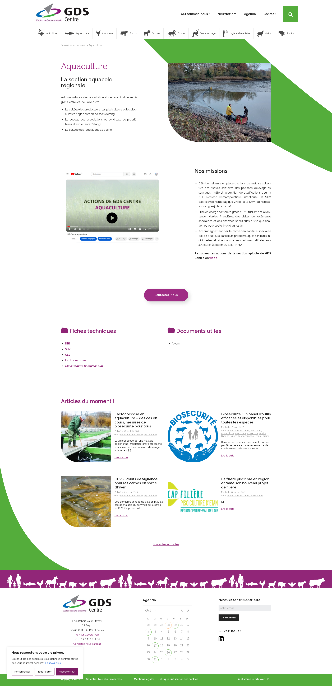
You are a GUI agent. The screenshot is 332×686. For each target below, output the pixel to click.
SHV (68, 349)
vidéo (213, 258)
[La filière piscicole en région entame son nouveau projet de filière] (193, 501)
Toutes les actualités (166, 544)
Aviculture (240, 433)
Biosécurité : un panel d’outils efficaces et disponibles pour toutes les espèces (246, 418)
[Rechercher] (290, 14)
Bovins (262, 433)
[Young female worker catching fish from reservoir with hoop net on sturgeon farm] (86, 436)
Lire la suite (121, 457)
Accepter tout (67, 671)
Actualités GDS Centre (131, 434)
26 (168, 652)
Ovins (258, 436)
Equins (233, 436)
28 (168, 624)
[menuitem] (195, 14)
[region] (45, 663)
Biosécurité (252, 433)
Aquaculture (150, 434)
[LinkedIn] (221, 640)
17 (155, 645)
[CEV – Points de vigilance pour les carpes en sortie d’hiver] (86, 501)
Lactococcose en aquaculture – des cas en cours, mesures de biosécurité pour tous (135, 420)
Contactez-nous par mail (87, 643)
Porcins (265, 436)
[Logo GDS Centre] (62, 14)
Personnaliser (22, 671)
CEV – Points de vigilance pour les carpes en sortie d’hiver (136, 483)
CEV (68, 354)
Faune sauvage (246, 436)
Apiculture (255, 430)
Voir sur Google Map (87, 634)
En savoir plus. (53, 663)
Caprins (225, 436)
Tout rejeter (45, 671)
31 (155, 659)
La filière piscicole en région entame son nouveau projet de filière (245, 483)
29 (175, 624)
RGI (269, 679)
